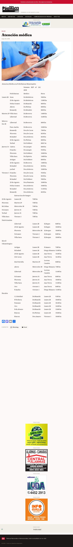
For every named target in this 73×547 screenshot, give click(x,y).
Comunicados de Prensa (43, 16)
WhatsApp (16, 327)
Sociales (28, 16)
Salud (3, 31)
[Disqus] (36, 351)
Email (25, 327)
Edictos (57, 16)
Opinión (20, 16)
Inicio (4, 16)
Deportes (11, 16)
